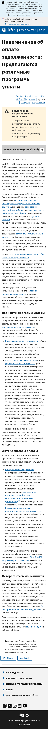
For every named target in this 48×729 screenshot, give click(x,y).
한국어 (32, 99)
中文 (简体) (40, 96)
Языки (9, 689)
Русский (41, 99)
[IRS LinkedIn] (20, 705)
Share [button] (10, 658)
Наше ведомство (14, 672)
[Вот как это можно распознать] (24, 21)
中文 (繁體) (21, 99)
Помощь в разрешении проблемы (24, 684)
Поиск (12, 30)
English (19, 96)
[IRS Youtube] (25, 705)
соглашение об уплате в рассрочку (18, 327)
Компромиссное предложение (19, 469)
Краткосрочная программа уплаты (21, 341)
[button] (27, 30)
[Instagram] (15, 705)
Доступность (24, 724)
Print (26, 658)
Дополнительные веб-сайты (21, 695)
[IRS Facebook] (5, 705)
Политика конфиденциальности (24, 720)
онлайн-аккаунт (33, 626)
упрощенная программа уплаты (20, 363)
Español (29, 96)
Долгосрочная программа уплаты (21, 360)
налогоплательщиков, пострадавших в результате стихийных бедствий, (21, 203)
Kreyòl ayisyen (38, 102)
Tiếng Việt (25, 102)
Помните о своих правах (18, 678)
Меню (42, 30)
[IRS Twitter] (10, 705)
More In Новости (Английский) (21, 149)
